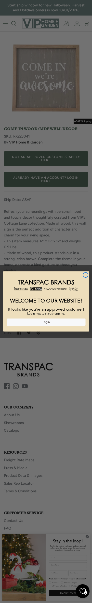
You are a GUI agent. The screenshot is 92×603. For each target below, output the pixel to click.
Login (46, 322)
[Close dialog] (85, 275)
